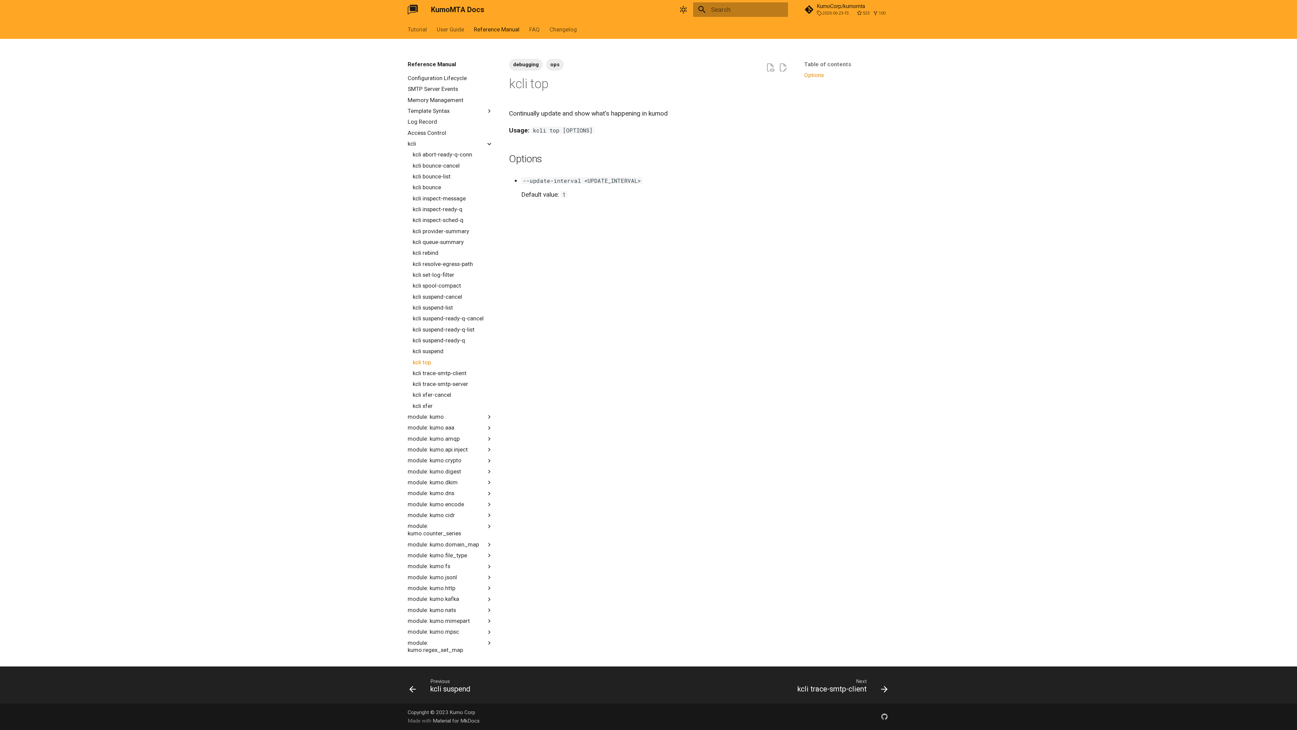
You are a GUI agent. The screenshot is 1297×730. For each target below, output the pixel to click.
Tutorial (417, 29)
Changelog (563, 29)
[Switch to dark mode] (683, 10)
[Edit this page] (783, 68)
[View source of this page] (770, 68)
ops (555, 65)
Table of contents (827, 64)
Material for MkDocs (456, 721)
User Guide (450, 29)
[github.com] (884, 716)
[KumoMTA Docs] (413, 10)
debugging (526, 65)
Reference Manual (496, 29)
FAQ (534, 29)
